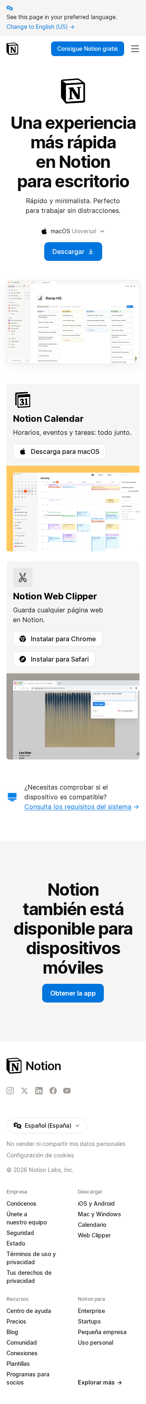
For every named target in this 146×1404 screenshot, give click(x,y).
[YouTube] (66, 1090)
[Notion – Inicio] (13, 49)
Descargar (68, 251)
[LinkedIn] (39, 1091)
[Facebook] (53, 1090)
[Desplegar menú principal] (135, 49)
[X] (24, 1091)
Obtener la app (73, 993)
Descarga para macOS (65, 451)
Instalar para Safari (60, 659)
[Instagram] (10, 1090)
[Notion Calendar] (73, 468)
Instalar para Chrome (63, 639)
